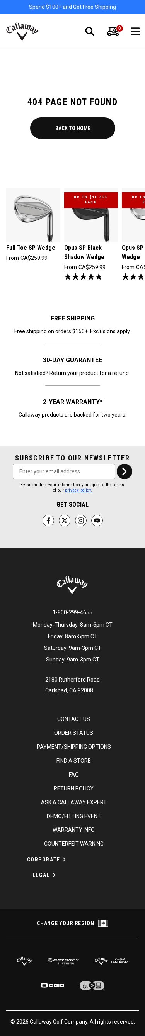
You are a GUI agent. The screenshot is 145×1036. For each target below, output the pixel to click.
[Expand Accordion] (64, 859)
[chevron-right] (124, 471)
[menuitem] (113, 31)
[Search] (89, 31)
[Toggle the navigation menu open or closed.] (135, 31)
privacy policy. (78, 490)
